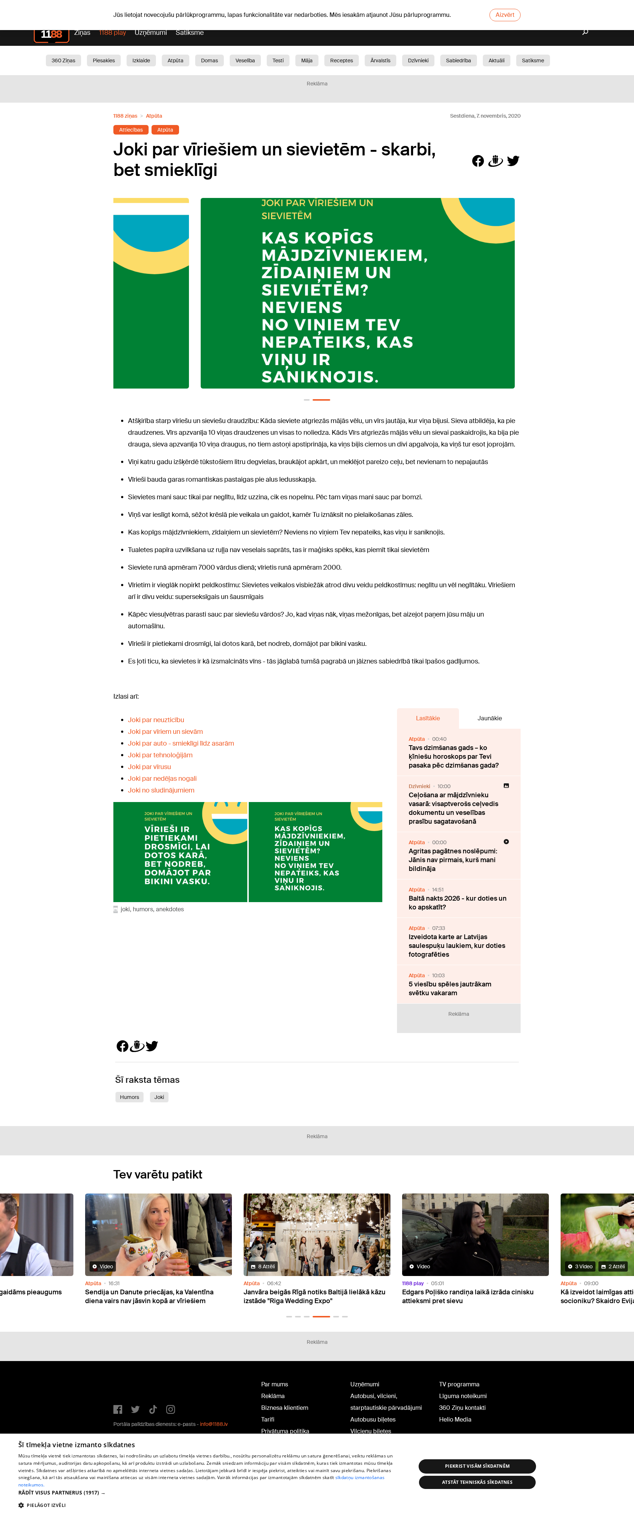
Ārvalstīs (380, 60)
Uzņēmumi (151, 32)
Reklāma (273, 1396)
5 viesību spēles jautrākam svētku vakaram (450, 988)
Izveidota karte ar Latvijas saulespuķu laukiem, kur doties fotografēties (457, 946)
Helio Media (455, 1419)
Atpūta (175, 60)
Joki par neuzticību (156, 720)
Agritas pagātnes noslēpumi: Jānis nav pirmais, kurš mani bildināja (453, 860)
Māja (307, 60)
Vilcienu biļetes (370, 1431)
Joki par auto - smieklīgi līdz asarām (181, 743)
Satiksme (190, 32)
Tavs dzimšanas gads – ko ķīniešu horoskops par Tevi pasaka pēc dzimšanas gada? (454, 756)
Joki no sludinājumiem (161, 790)
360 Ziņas (63, 60)
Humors (129, 1097)
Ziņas (82, 32)
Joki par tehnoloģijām (160, 755)
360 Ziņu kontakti (462, 1408)
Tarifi (267, 1419)
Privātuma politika (285, 1431)
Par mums (274, 1384)
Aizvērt (505, 15)
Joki (159, 1097)
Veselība (245, 60)
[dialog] (317, 1474)
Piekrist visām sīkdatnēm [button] (477, 1466)
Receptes (341, 60)
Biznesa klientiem (284, 1408)
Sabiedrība (458, 60)
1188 (128, 1386)
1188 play (112, 32)
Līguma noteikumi (463, 1396)
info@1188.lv (214, 1424)
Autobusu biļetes (373, 1419)
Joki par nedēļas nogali (162, 778)
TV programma (459, 1384)
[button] (307, 400)
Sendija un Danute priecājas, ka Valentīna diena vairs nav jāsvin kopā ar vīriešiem (149, 1296)
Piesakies (104, 60)
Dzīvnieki (418, 60)
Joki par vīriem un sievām (165, 731)
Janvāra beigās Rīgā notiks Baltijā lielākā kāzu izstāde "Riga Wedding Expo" (315, 1296)
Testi (278, 60)
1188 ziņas (125, 116)
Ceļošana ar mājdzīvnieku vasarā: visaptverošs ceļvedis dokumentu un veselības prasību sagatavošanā (453, 808)
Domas (209, 60)
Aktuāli (496, 60)
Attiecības (131, 129)
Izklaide (141, 60)
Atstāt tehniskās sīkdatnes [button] (477, 1482)
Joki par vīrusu (149, 766)
